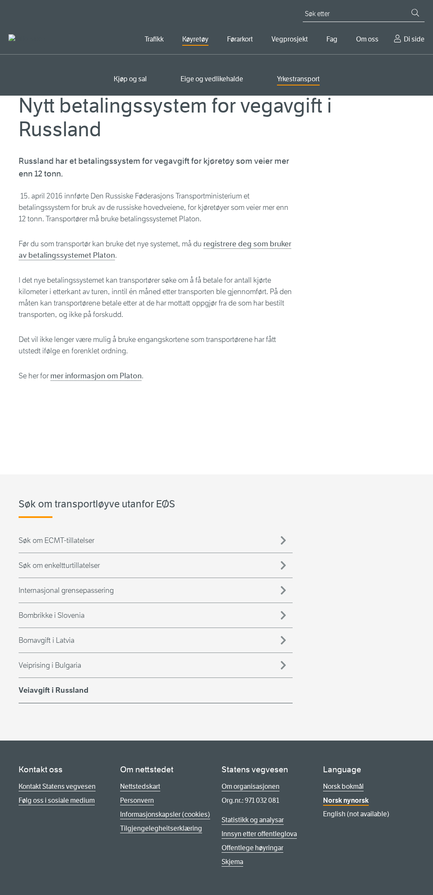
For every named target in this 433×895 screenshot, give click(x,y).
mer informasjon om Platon (96, 375)
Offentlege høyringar (252, 848)
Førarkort (240, 39)
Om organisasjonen (251, 786)
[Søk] (415, 12)
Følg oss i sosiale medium (57, 800)
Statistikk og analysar (253, 820)
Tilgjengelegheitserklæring (161, 828)
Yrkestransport (298, 79)
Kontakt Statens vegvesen (57, 786)
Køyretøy (195, 39)
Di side (414, 39)
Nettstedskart (140, 786)
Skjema (232, 862)
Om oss (367, 39)
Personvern (137, 800)
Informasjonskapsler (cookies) (165, 814)
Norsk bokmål (343, 786)
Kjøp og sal (130, 79)
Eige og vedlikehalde (212, 79)
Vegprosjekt (289, 39)
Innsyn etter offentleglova (259, 834)
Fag (331, 39)
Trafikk (154, 39)
